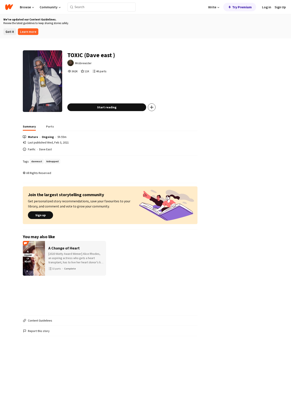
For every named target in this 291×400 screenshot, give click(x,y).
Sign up (40, 215)
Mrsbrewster (83, 63)
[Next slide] (192, 276)
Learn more (28, 32)
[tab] (29, 128)
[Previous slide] (28, 276)
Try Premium (242, 7)
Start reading (107, 107)
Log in (266, 7)
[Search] (72, 7)
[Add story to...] (152, 107)
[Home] (9, 7)
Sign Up (280, 7)
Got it (10, 32)
